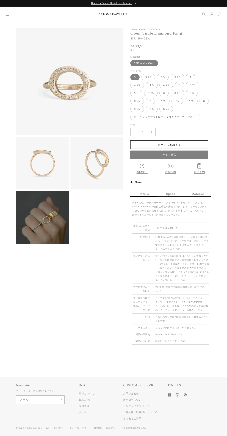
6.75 (137, 101)
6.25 (177, 93)
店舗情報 (170, 172)
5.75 (151, 93)
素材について (86, 393)
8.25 (137, 109)
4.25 (137, 85)
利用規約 (98, 427)
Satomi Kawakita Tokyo (37, 428)
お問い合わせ (131, 393)
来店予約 (199, 172)
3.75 (177, 77)
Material (198, 194)
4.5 (152, 85)
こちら (166, 341)
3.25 (148, 77)
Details (144, 194)
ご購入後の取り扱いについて (140, 412)
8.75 (166, 109)
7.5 (177, 101)
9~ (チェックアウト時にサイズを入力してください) (165, 116)
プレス (83, 412)
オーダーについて (133, 399)
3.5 (162, 77)
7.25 (163, 101)
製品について (86, 399)
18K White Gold (144, 63)
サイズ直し (176, 327)
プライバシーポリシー (80, 427)
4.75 (166, 85)
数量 (132, 124)
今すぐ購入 (169, 154)
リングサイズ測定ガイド (137, 405)
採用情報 (84, 405)
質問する (142, 172)
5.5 (136, 93)
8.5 (152, 109)
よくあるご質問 (132, 418)
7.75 (191, 101)
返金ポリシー (60, 427)
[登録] (60, 400)
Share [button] (138, 182)
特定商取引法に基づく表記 (134, 427)
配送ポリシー (112, 427)
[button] (7, 14)
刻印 (184, 317)
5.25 (193, 85)
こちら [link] (188, 255)
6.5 (192, 93)
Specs (170, 194)
